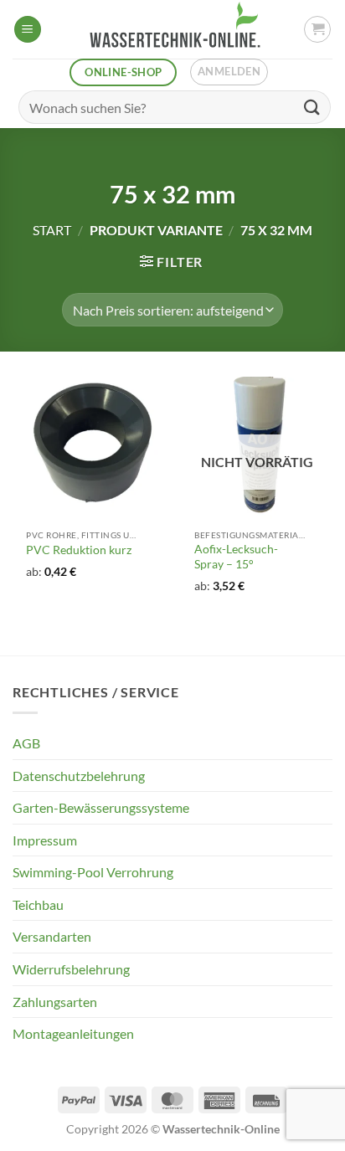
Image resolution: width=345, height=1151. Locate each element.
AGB (26, 743)
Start (52, 230)
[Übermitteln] (312, 106)
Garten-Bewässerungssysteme (101, 807)
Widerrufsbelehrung (71, 969)
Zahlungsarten (55, 1002)
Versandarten (52, 936)
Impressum (45, 840)
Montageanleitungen (73, 1033)
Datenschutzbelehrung (79, 776)
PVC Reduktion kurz (78, 550)
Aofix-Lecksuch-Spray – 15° (236, 556)
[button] (27, 30)
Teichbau (38, 904)
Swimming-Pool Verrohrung (93, 872)
